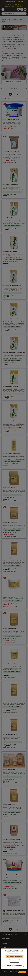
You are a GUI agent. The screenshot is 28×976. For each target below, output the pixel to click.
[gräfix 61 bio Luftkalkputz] (14, 208)
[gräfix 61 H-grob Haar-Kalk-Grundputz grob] (14, 343)
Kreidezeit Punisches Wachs (10, 664)
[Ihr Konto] (21, 9)
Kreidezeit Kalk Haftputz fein (10, 522)
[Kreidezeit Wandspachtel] (14, 795)
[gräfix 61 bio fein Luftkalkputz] (14, 175)
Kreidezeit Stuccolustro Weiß (10, 734)
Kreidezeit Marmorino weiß (9, 628)
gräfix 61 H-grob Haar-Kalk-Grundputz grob (14, 352)
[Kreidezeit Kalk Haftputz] (14, 478)
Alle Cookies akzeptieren (14, 956)
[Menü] (2, 9)
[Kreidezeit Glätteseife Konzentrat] (14, 444)
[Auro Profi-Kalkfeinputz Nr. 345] (14, 110)
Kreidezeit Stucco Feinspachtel (11, 699)
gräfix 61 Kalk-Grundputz (9, 420)
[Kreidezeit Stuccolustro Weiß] (14, 725)
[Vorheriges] (2, 74)
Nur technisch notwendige (14, 965)
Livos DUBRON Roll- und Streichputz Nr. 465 (13, 911)
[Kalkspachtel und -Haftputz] (14, 74)
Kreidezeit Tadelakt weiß (9, 769)
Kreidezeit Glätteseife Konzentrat (11, 453)
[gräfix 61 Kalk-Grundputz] (14, 410)
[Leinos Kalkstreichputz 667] (14, 865)
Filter (15, 88)
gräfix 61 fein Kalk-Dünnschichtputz (12, 285)
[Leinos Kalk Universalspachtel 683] (14, 830)
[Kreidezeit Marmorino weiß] (14, 619)
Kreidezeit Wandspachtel (9, 804)
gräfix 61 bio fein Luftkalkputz (10, 184)
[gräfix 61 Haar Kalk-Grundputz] (14, 377)
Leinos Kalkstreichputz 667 (10, 874)
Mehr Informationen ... (14, 953)
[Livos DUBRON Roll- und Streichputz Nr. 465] (14, 901)
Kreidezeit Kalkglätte (8, 558)
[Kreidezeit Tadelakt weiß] (14, 760)
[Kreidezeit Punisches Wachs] (14, 654)
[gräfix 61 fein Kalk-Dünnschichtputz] (14, 276)
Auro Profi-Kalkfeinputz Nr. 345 (11, 119)
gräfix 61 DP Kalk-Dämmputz (10, 251)
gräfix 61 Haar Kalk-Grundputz (10, 386)
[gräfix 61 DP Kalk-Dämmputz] (14, 242)
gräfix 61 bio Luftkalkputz (9, 217)
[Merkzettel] (18, 9)
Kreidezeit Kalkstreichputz (9, 593)
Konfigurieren (14, 961)
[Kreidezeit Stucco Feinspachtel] (14, 689)
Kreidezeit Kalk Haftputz (9, 487)
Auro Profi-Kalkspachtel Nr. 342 (11, 151)
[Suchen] (25, 13)
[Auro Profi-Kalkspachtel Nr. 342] (14, 142)
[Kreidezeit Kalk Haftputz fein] (14, 513)
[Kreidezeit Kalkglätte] (14, 548)
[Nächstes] (25, 74)
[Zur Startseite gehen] (14, 5)
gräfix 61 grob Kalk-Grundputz (10, 319)
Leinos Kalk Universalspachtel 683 (11, 839)
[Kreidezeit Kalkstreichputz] (14, 583)
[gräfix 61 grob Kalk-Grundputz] (14, 309)
